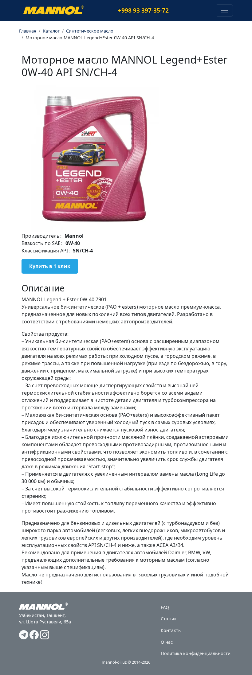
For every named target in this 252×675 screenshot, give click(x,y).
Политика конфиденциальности (195, 653)
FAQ (165, 607)
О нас (167, 642)
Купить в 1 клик (49, 266)
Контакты (171, 630)
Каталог (51, 31)
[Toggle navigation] (224, 10)
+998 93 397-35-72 (143, 10)
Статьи (168, 619)
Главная (27, 31)
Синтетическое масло (89, 31)
